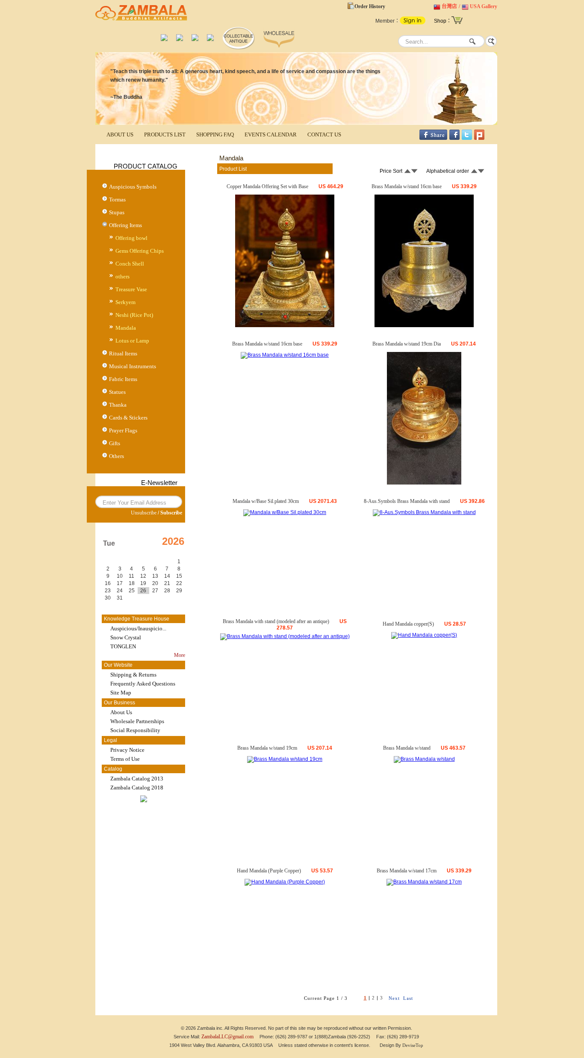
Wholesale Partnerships (137, 721)
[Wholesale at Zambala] (279, 47)
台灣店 (449, 6)
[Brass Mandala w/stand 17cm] (424, 882)
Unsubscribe (143, 513)
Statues (117, 392)
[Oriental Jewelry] (210, 39)
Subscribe (171, 513)
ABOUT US (119, 134)
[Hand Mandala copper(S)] (424, 635)
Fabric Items (123, 379)
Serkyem (125, 302)
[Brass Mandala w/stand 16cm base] (424, 325)
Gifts (114, 443)
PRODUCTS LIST (165, 134)
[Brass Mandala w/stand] (424, 759)
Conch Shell (129, 263)
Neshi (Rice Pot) (134, 315)
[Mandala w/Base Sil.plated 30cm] (284, 512)
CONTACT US (324, 134)
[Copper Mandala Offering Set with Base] (284, 325)
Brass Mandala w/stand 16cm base (407, 186)
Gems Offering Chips (139, 251)
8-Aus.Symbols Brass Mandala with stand (407, 501)
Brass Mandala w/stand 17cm (407, 871)
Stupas (116, 212)
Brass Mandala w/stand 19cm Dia (406, 344)
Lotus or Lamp (132, 340)
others (122, 276)
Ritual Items (123, 353)
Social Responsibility (135, 730)
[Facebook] (454, 138)
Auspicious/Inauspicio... (138, 628)
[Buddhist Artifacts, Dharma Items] (164, 39)
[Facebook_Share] (433, 138)
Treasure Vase (131, 289)
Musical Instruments (132, 366)
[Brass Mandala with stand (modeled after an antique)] (285, 636)
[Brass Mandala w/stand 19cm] (284, 759)
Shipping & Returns (133, 674)
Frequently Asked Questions (142, 683)
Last (408, 998)
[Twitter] (467, 138)
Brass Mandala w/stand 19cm (267, 748)
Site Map (120, 692)
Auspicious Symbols (132, 186)
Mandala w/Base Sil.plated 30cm (266, 501)
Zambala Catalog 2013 (136, 778)
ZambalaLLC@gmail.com (227, 1037)
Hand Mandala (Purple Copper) (269, 871)
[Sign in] (412, 23)
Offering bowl (131, 238)
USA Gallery (483, 6)
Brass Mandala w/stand (407, 748)
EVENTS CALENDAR (271, 134)
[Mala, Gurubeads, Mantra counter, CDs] (195, 39)
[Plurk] (479, 138)
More (179, 655)
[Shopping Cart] (457, 23)
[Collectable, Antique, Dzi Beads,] (238, 47)
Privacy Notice (127, 750)
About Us (121, 712)
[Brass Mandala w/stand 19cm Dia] (424, 483)
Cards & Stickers (128, 417)
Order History (369, 6)
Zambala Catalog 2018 (136, 787)
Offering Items (125, 225)
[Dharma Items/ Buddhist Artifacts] (141, 21)
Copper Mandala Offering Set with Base (267, 186)
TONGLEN (123, 646)
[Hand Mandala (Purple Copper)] (285, 882)
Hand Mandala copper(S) (408, 624)
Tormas (117, 199)
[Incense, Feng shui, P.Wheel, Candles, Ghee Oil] (179, 39)
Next (394, 998)
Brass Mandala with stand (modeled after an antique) (276, 621)
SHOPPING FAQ (215, 134)
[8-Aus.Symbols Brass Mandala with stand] (424, 512)
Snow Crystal (125, 637)
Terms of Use (125, 759)
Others (116, 456)
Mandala (125, 328)
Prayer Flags (123, 430)
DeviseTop (412, 1045)
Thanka (118, 405)
